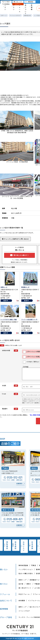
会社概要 (22, 600)
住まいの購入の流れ (26, 573)
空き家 (21, 584)
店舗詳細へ (19, 483)
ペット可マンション (26, 569)
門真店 (33, 565)
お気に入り (24, 546)
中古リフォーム (24, 594)
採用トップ (22, 607)
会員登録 (32, 545)
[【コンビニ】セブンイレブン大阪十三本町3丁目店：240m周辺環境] (16, 194)
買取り (29, 584)
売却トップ (22, 580)
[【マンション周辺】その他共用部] (16, 160)
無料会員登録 (23, 565)
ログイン (18, 4)
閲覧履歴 (7, 545)
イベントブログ (24, 611)
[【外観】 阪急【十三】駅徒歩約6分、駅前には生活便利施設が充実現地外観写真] (16, 129)
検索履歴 (16, 545)
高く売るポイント (25, 588)
